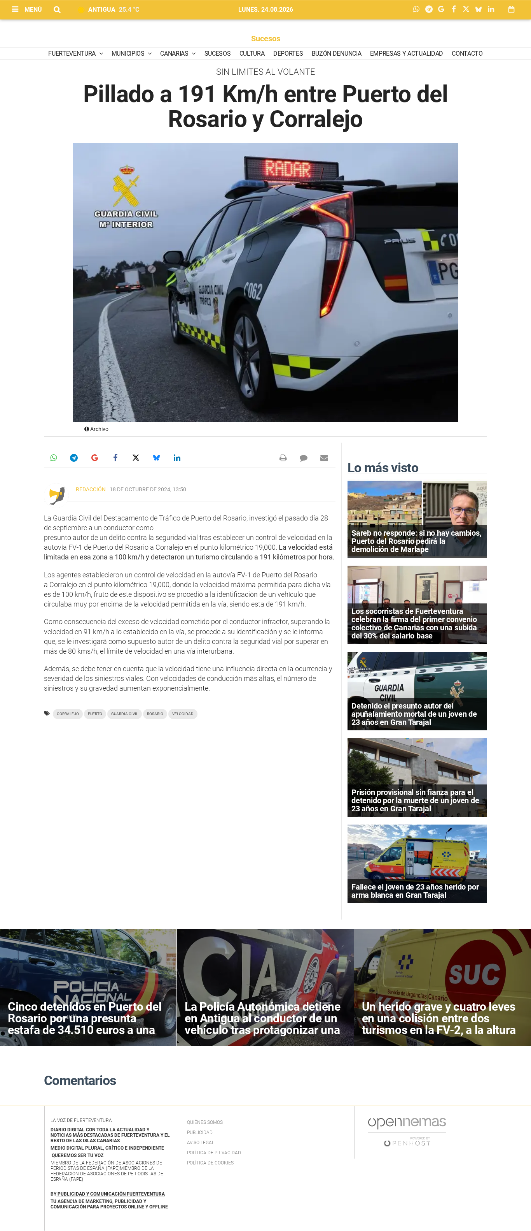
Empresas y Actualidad (406, 53)
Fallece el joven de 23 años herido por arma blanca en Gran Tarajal (415, 891)
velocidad (183, 714)
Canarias (175, 53)
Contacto (467, 53)
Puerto (95, 714)
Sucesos (265, 38)
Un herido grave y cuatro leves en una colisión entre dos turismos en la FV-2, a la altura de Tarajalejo (439, 1024)
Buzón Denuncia (337, 53)
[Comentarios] (303, 457)
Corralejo (68, 714)
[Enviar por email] (324, 457)
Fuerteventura (72, 53)
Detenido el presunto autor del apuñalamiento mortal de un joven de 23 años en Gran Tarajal (414, 714)
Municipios (129, 53)
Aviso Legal (200, 1142)
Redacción (91, 489)
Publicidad (200, 1132)
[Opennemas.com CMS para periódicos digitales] (407, 1132)
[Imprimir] (283, 457)
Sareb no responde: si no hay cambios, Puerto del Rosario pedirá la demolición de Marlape (416, 541)
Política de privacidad (214, 1152)
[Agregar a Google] (443, 9)
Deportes (288, 53)
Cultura (252, 53)
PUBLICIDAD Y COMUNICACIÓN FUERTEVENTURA (111, 1194)
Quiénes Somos (205, 1122)
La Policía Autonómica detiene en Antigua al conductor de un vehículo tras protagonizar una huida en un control (262, 1024)
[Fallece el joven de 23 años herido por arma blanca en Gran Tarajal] (417, 863)
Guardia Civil (124, 714)
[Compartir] (418, 9)
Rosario (155, 714)
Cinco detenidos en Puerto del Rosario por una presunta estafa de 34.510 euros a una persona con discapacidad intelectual (84, 1030)
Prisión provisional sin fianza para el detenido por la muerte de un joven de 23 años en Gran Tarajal (415, 800)
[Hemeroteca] (511, 9)
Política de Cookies (210, 1163)
